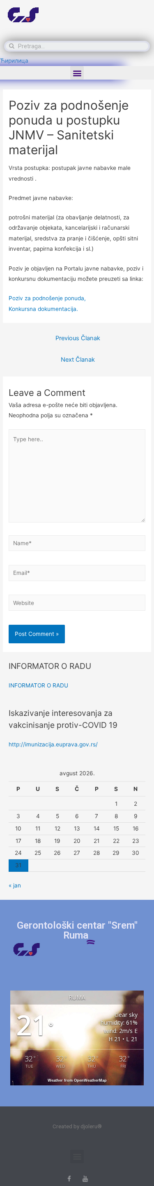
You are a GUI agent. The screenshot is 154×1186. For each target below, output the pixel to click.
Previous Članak (77, 338)
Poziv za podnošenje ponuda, (47, 298)
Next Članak (78, 359)
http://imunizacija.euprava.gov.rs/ (53, 744)
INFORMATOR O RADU (38, 685)
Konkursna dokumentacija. (43, 309)
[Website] (77, 604)
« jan (15, 885)
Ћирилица (14, 60)
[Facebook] (69, 1179)
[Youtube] (85, 1179)
